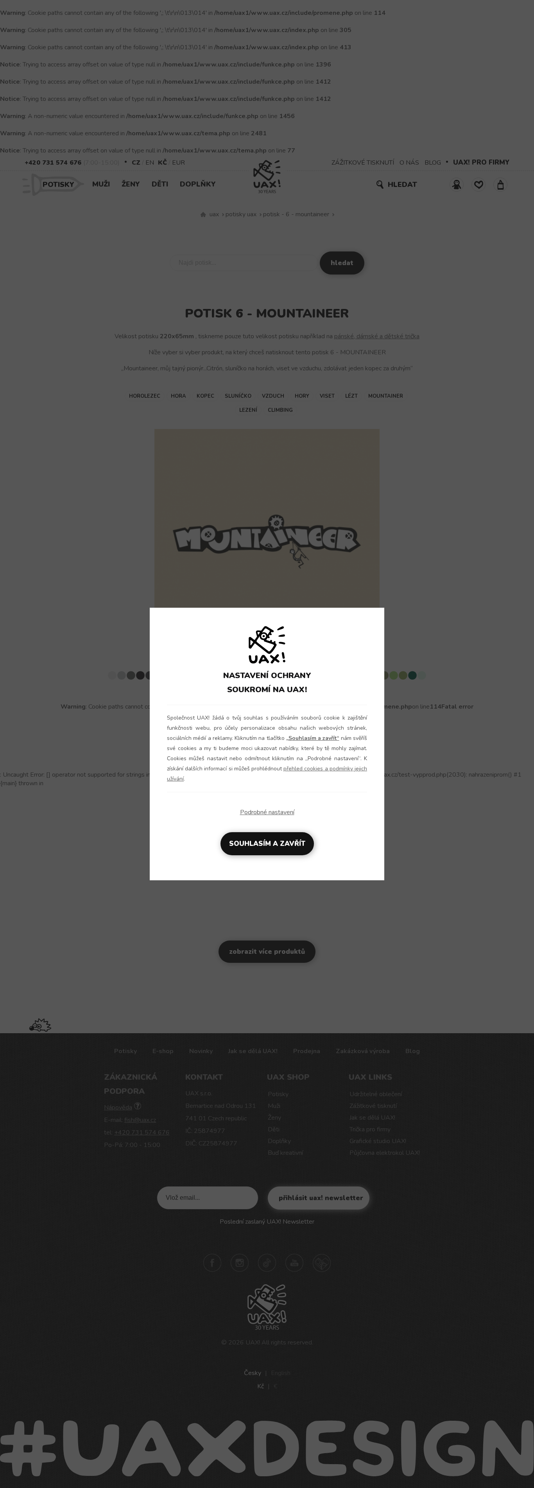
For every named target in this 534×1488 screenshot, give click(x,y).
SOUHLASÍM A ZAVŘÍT (267, 843)
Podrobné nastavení (267, 812)
